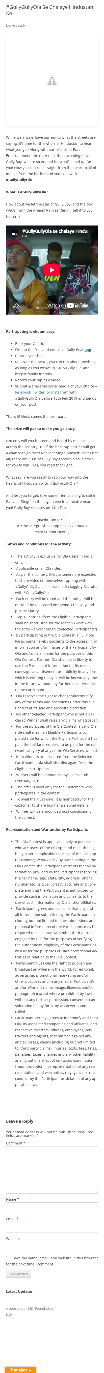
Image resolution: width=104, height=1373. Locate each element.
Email (12, 1218)
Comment (15, 1143)
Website (13, 1238)
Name (12, 1199)
